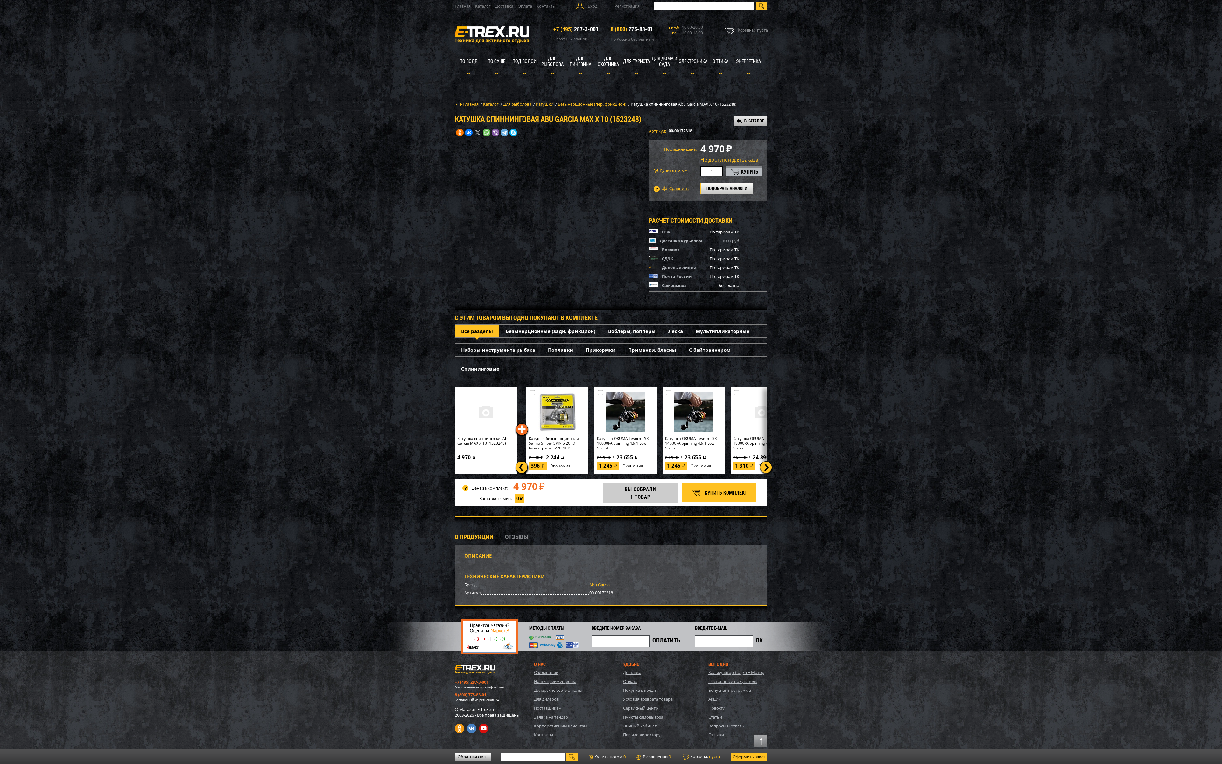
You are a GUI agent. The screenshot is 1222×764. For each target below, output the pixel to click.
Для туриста (636, 61)
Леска (675, 331)
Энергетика (748, 61)
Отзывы (716, 735)
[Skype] (513, 132)
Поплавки (560, 350)
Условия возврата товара (648, 699)
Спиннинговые (480, 368)
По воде (468, 61)
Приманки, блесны (652, 350)
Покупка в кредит (640, 690)
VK (471, 728)
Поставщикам (548, 708)
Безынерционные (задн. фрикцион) (550, 331)
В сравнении (656, 757)
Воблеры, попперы (632, 331)
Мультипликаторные (722, 331)
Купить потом (674, 170)
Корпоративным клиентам (560, 726)
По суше (496, 61)
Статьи (715, 717)
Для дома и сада (664, 61)
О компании (546, 672)
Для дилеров (546, 699)
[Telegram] (504, 132)
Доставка (504, 6)
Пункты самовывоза (643, 717)
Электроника (693, 61)
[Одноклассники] (460, 132)
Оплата (525, 6)
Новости (716, 708)
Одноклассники (459, 728)
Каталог (483, 6)
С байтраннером (710, 350)
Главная (463, 6)
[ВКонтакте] (469, 132)
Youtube (483, 728)
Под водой (524, 61)
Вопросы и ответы (726, 726)
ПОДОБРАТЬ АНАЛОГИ (726, 188)
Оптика (720, 61)
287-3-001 (576, 29)
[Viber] (495, 132)
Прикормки (600, 350)
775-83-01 (632, 29)
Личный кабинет (640, 726)
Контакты (546, 6)
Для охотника (608, 61)
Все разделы (477, 331)
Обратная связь (473, 757)
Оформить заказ (749, 757)
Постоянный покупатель (732, 681)
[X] (477, 132)
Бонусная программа (729, 690)
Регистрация (627, 6)
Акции (714, 699)
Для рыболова (552, 61)
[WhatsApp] (486, 132)
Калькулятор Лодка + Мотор (736, 672)
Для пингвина (580, 61)
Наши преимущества (555, 681)
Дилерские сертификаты (558, 690)
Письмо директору (642, 735)
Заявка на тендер (551, 717)
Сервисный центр (640, 708)
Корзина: (704, 756)
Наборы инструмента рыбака (498, 350)
